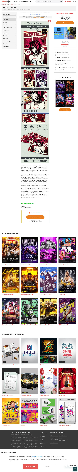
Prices (60, 437)
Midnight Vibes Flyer (26, 264)
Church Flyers (6, 16)
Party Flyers (5, 35)
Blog (51, 435)
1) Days (23, 206)
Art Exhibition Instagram (64, 425)
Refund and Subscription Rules (54, 438)
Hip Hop (42, 364)
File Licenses (42, 436)
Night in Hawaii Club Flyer (8, 324)
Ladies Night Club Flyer (7, 294)
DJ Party (23, 425)
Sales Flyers (5, 43)
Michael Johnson (65, 57)
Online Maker (62, 440)
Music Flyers (6, 33)
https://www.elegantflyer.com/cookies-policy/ (42, 459)
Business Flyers (6, 14)
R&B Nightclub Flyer (7, 264)
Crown (22, 364)
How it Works (62, 435)
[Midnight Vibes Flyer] (60, 86)
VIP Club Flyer (61, 294)
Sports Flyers (6, 46)
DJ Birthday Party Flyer (64, 324)
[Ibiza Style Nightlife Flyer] (60, 100)
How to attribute (59, 64)
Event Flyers (6, 25)
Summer (60, 364)
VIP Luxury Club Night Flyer (46, 324)
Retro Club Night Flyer (45, 264)
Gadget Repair (43, 425)
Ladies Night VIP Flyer (63, 264)
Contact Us (52, 442)
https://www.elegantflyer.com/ (36, 456)
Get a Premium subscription (39, 17)
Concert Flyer (61, 395)
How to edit (70, 67)
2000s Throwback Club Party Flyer (29, 324)
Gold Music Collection (26, 395)
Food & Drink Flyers (7, 27)
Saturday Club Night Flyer (27, 294)
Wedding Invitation (44, 395)
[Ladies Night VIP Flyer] (69, 100)
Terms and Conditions (42, 440)
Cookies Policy (43, 446)
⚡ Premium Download (35, 217)
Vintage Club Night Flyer (46, 294)
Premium (69, 1)
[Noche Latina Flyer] (69, 86)
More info (68, 60)
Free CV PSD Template (7, 395)
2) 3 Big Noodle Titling (26, 207)
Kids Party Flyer (6, 425)
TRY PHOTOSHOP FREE (35, 14)
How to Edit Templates (26, 1)
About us (52, 444)
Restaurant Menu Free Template (10, 364)
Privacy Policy (43, 443)
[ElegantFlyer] (6, 1)
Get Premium (65, 109)
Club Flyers (65, 52)
